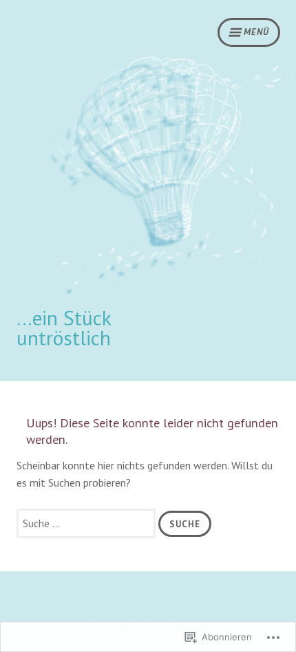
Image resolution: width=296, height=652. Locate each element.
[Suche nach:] (87, 523)
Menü (256, 32)
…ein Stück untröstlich (64, 328)
